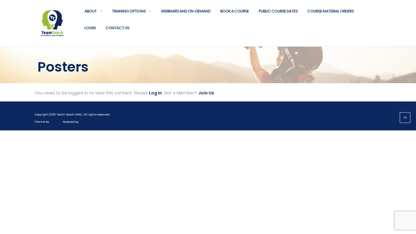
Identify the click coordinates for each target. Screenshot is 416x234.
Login (90, 28)
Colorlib (56, 122)
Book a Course (234, 11)
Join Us (206, 93)
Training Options (129, 11)
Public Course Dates (278, 11)
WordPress (87, 122)
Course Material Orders (330, 11)
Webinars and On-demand (185, 11)
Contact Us (117, 28)
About (90, 11)
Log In (155, 93)
